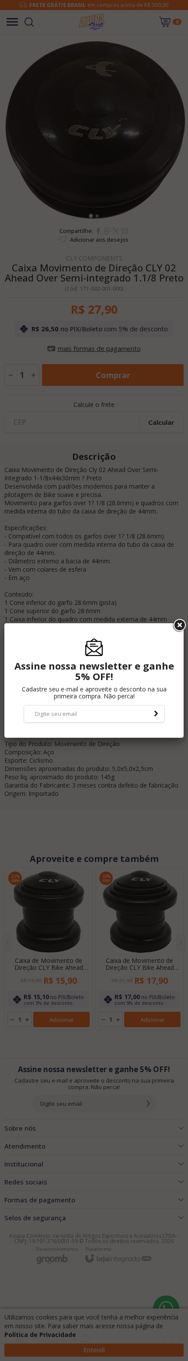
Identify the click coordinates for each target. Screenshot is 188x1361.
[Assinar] (156, 713)
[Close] (178, 625)
